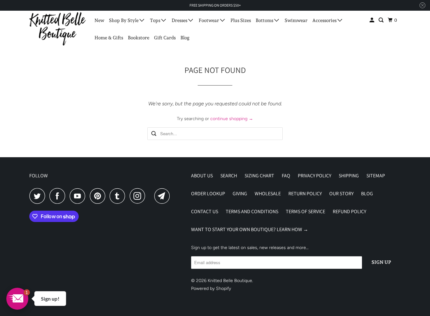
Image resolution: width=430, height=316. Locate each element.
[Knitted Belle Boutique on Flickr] (151, 196)
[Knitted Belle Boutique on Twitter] (38, 196)
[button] (17, 299)
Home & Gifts (108, 38)
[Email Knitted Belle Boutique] (163, 196)
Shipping (349, 175)
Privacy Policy (314, 175)
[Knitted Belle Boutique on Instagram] (139, 196)
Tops (155, 20)
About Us (202, 175)
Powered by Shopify (211, 288)
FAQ (286, 175)
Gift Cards (165, 38)
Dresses (180, 20)
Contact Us (204, 211)
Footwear (209, 20)
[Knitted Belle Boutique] (57, 29)
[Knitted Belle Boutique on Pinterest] (99, 196)
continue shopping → (231, 118)
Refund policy (349, 211)
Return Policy (305, 193)
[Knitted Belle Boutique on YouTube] (79, 196)
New (99, 20)
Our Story (341, 193)
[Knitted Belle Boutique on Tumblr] (119, 196)
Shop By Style (124, 20)
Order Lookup (208, 193)
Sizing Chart (259, 175)
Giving (240, 193)
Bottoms (265, 20)
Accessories (324, 20)
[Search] (381, 20)
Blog (185, 38)
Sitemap (375, 175)
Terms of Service (305, 211)
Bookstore (138, 38)
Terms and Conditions (252, 211)
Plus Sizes (240, 20)
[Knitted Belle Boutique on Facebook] (58, 196)
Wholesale (268, 193)
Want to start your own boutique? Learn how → (249, 229)
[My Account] (372, 20)
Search (228, 175)
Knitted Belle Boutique (230, 280)
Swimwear (296, 20)
